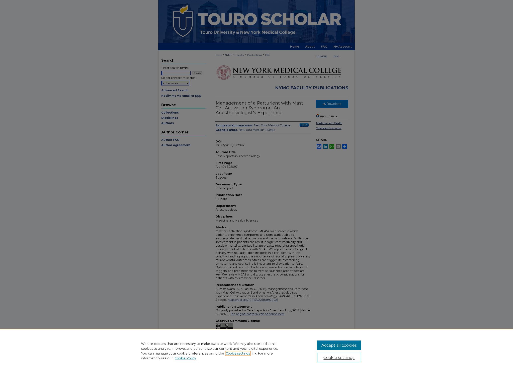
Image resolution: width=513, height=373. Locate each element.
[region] (256, 351)
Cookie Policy (185, 358)
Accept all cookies (339, 345)
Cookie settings (238, 353)
